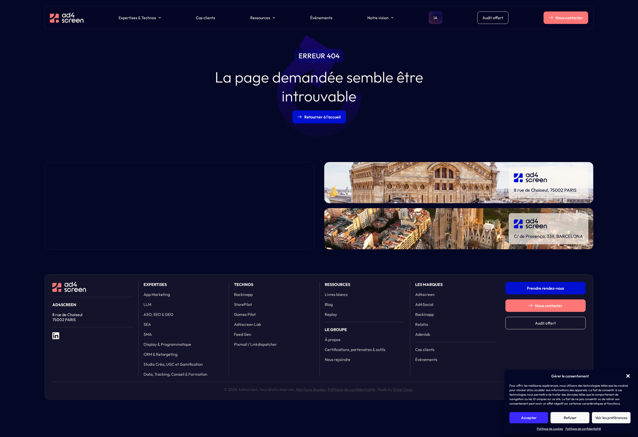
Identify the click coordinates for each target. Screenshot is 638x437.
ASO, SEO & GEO (158, 314)
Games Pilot (245, 314)
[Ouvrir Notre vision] (392, 17)
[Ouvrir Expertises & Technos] (160, 17)
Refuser (570, 417)
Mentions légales (311, 389)
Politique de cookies (550, 429)
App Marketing (157, 294)
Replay (331, 314)
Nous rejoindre (337, 359)
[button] (628, 375)
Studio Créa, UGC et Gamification (173, 364)
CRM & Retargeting (160, 354)
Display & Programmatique (167, 344)
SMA (148, 334)
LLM (147, 304)
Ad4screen (425, 294)
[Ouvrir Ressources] (274, 17)
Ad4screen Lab (247, 324)
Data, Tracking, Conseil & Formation (175, 374)
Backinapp (243, 294)
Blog (329, 304)
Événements (321, 17)
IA (435, 17)
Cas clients (205, 17)
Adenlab (422, 334)
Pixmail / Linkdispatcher (255, 344)
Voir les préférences (611, 417)
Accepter (529, 417)
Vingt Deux (403, 389)
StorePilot (243, 304)
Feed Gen (242, 334)
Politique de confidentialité (583, 429)
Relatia (421, 324)
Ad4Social (424, 304)
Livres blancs (336, 294)
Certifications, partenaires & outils (355, 349)
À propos (332, 339)
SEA (147, 324)
